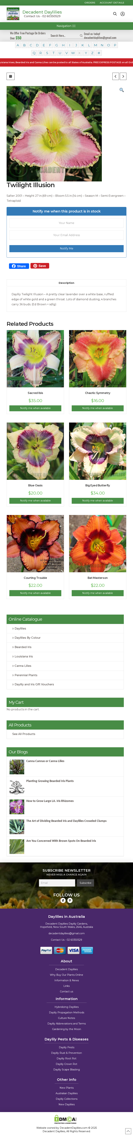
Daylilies (20, 628)
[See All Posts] (11, 76)
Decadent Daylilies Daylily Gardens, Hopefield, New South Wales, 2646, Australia (66, 925)
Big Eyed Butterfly (97, 485)
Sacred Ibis (35, 393)
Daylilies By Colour (28, 637)
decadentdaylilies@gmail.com (66, 933)
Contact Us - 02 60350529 (42, 16)
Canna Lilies (23, 665)
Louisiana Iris (24, 656)
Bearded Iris (23, 647)
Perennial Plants (26, 675)
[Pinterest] (70, 900)
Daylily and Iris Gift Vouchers (34, 684)
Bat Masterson (98, 578)
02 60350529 (74, 939)
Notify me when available (35, 408)
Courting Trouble (35, 578)
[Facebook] (63, 900)
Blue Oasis (35, 485)
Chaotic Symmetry (97, 393)
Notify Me (66, 248)
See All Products (23, 734)
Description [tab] (66, 282)
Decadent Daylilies (42, 12)
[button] (115, 14)
